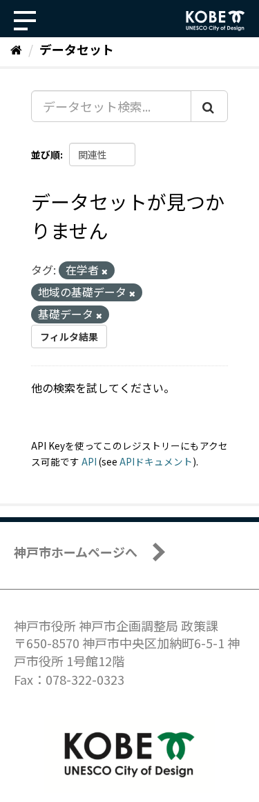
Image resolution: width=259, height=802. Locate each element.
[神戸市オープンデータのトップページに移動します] (215, 20)
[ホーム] (16, 49)
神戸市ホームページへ (75, 552)
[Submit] (209, 106)
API (89, 461)
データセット (76, 49)
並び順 (45, 154)
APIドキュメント (156, 461)
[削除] (105, 271)
